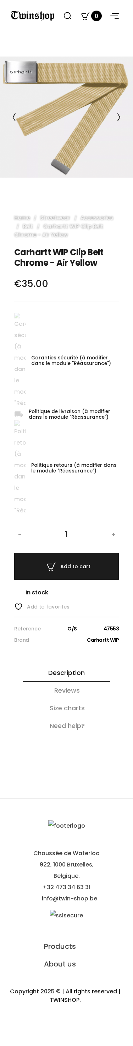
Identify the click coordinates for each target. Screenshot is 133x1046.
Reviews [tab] (67, 690)
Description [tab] (66, 672)
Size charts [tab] (67, 708)
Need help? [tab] (67, 725)
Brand (21, 640)
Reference (27, 628)
